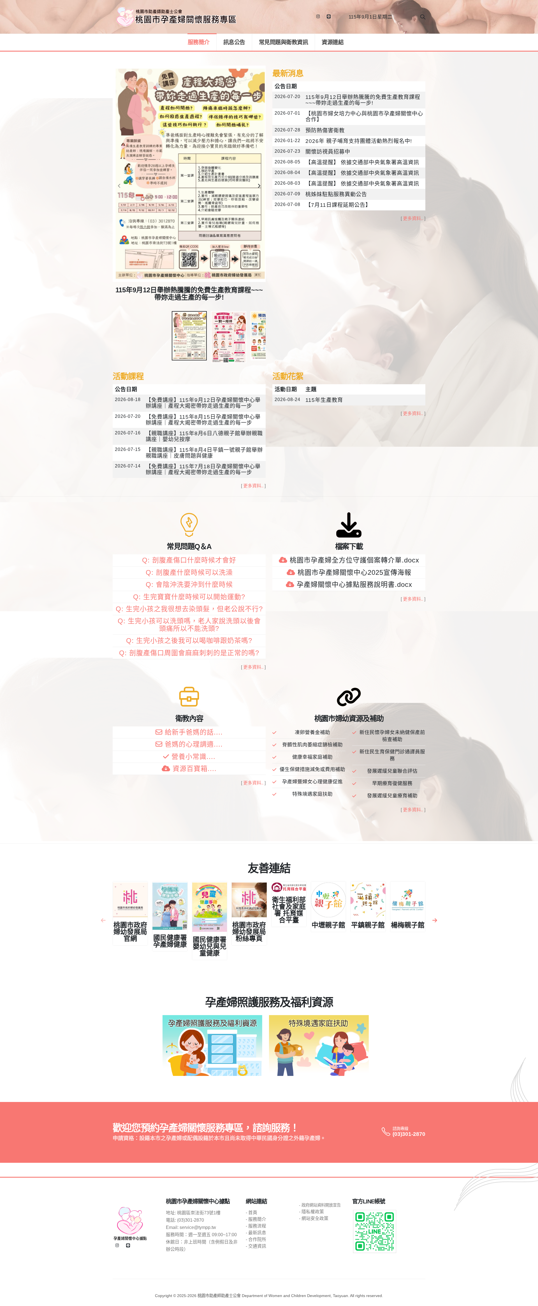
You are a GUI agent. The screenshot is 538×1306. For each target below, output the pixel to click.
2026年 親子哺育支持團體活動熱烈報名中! (358, 141)
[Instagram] (318, 16)
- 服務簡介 (256, 1219)
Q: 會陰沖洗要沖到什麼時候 (189, 584)
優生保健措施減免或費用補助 (312, 769)
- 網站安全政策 (313, 1218)
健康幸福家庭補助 (312, 757)
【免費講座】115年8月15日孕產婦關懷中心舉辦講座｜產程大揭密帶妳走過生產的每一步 (203, 420)
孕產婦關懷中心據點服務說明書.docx (354, 584)
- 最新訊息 (256, 1232)
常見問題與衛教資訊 (283, 42)
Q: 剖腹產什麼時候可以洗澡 (189, 572)
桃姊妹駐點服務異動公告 (336, 194)
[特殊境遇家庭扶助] (319, 1045)
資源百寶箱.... (195, 768)
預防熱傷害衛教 (325, 130)
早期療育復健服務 (392, 783)
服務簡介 (199, 42)
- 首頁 (251, 1212)
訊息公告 (234, 42)
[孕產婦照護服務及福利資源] (212, 1045)
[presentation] (119, 186)
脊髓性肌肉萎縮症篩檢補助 (312, 744)
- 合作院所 (256, 1239)
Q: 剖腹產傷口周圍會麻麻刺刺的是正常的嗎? (189, 653)
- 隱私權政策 (311, 1211)
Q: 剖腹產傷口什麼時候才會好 (189, 560)
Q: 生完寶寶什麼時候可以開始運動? (189, 597)
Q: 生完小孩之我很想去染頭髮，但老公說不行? (189, 609)
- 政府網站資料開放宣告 (320, 1205)
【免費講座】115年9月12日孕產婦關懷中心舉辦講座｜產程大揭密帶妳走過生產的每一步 (203, 403)
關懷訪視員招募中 (327, 152)
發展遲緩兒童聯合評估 (392, 771)
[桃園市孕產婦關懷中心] (130, 1223)
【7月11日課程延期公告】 (338, 205)
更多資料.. (413, 218)
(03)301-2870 (409, 1134)
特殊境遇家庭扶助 (312, 794)
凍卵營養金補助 (312, 732)
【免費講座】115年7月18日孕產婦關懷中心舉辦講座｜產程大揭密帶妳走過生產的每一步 (203, 469)
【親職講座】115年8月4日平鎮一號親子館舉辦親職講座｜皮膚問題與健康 (204, 453)
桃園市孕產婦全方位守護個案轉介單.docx (354, 560)
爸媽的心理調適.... (194, 744)
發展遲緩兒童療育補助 (392, 795)
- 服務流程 (256, 1226)
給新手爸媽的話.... (194, 732)
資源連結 (333, 42)
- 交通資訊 (256, 1246)
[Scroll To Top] (528, 1299)
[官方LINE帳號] (328, 16)
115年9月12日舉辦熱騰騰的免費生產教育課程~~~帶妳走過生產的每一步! (362, 100)
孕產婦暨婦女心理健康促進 (312, 781)
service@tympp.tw (198, 1227)
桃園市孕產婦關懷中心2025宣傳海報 (354, 572)
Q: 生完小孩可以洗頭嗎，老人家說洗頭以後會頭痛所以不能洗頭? (189, 624)
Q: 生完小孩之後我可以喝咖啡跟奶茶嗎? (189, 640)
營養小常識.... (193, 756)
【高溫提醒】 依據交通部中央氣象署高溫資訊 (362, 162)
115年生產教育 (324, 400)
